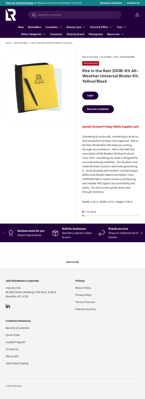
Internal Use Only (85, 309)
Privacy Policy (83, 295)
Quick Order (13, 335)
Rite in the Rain (21, 43)
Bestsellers (34, 27)
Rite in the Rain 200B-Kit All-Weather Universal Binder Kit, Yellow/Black (52, 43)
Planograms (96, 34)
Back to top (72, 262)
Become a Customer (111, 3)
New (21, 27)
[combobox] (74, 15)
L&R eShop (17, 385)
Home (8, 43)
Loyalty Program (15, 342)
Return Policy (83, 288)
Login (90, 95)
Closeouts (56, 34)
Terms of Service (85, 302)
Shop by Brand (75, 34)
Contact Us (133, 3)
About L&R (12, 356)
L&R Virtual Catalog (17, 363)
